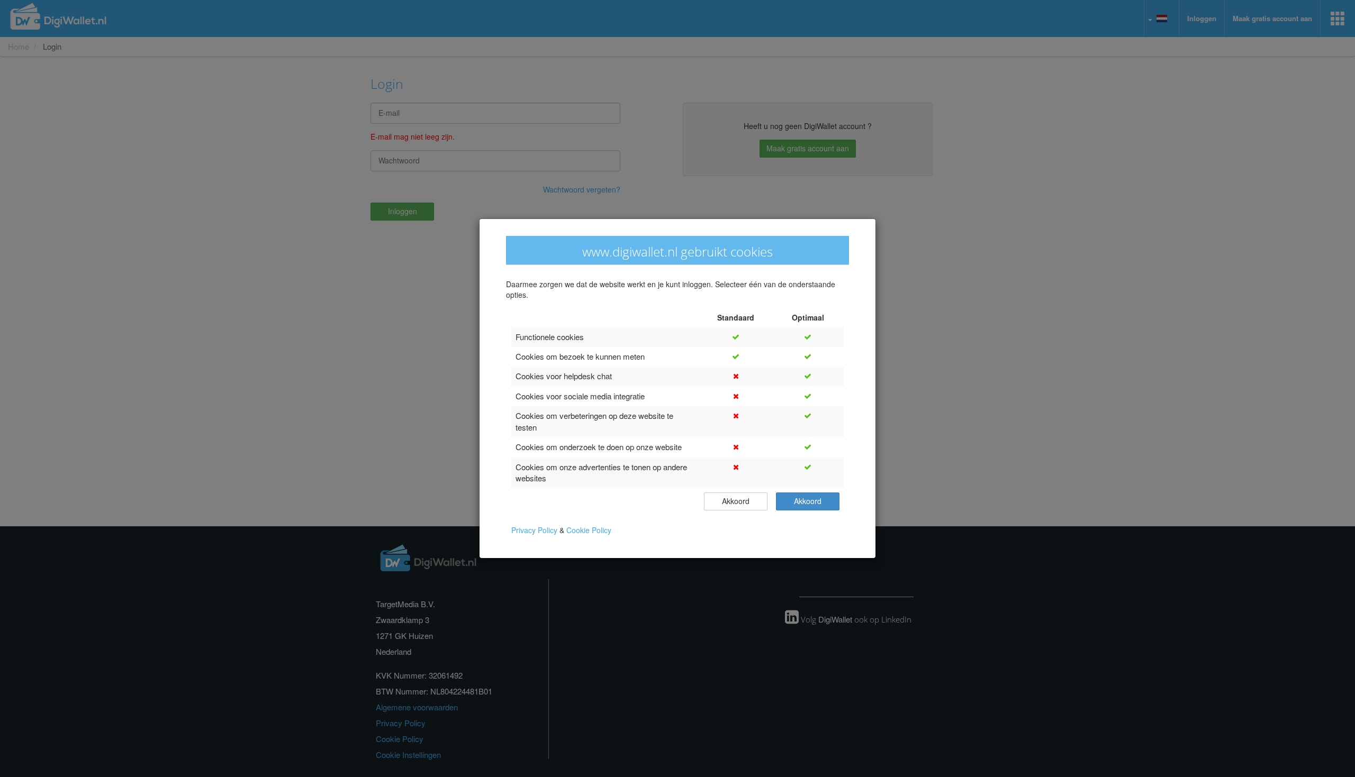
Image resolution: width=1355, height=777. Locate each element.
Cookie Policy (588, 530)
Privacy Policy (535, 530)
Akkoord (735, 501)
